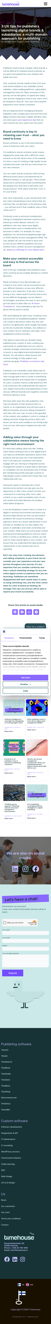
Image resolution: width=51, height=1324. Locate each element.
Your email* (6, 938)
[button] (15, 612)
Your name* (6, 930)
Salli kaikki (25, 678)
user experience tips (27, 120)
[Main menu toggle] (46, 4)
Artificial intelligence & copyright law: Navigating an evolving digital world (14, 721)
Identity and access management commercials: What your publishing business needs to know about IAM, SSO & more (36, 763)
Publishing (35, 42)
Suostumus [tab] (9, 638)
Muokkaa (24, 684)
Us (3, 1194)
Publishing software (16, 1044)
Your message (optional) (10, 953)
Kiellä (25, 691)
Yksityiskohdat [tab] (25, 638)
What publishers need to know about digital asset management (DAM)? (36, 721)
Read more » (9, 731)
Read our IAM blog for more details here (26, 249)
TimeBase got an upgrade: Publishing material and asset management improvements (12, 807)
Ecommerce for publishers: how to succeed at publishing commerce (13, 761)
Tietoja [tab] (42, 638)
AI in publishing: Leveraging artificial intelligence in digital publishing (35, 807)
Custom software (14, 1120)
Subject (4, 946)
